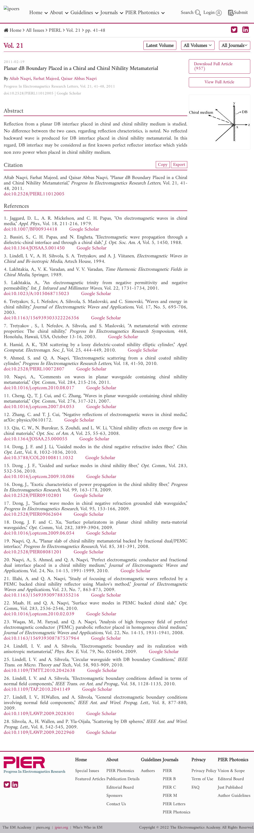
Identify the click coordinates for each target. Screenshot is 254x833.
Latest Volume (160, 45)
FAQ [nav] (195, 787)
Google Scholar (69, 93)
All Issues (35, 30)
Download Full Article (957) (213, 66)
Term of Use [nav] (202, 779)
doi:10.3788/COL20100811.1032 (38, 458)
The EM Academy (16, 828)
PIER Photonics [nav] (142, 13)
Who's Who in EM (87, 828)
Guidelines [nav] (81, 13)
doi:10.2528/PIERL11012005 (29, 93)
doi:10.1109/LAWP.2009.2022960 (39, 732)
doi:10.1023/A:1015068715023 (36, 294)
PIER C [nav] (169, 787)
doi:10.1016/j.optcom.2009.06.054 (39, 533)
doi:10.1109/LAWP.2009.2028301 (39, 714)
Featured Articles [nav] (90, 779)
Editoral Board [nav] (231, 779)
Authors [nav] (148, 771)
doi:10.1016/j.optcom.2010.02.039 (39, 614)
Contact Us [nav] (116, 804)
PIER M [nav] (170, 796)
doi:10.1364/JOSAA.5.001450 (34, 248)
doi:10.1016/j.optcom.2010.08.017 (39, 388)
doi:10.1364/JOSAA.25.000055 (35, 439)
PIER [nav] (167, 771)
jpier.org (61, 828)
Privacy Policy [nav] (203, 771)
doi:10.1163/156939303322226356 (41, 318)
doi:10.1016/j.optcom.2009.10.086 (39, 477)
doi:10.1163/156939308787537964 (41, 638)
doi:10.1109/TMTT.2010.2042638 (39, 670)
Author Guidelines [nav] (234, 796)
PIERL (55, 30)
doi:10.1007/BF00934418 (30, 229)
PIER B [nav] (169, 779)
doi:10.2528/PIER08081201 (33, 552)
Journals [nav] (109, 13)
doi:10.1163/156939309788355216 (41, 595)
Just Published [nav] (230, 787)
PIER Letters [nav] (174, 804)
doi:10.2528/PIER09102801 (33, 495)
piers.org (43, 828)
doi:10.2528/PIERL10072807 (34, 369)
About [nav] (56, 13)
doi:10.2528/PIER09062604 (33, 514)
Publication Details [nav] (122, 779)
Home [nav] (35, 13)
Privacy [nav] (198, 760)
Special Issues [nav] (87, 771)
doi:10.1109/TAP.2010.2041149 (37, 689)
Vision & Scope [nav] (231, 771)
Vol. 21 (73, 30)
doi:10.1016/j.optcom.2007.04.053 (39, 407)
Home (15, 30)
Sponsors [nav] (114, 796)
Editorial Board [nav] (120, 787)
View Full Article (219, 82)
